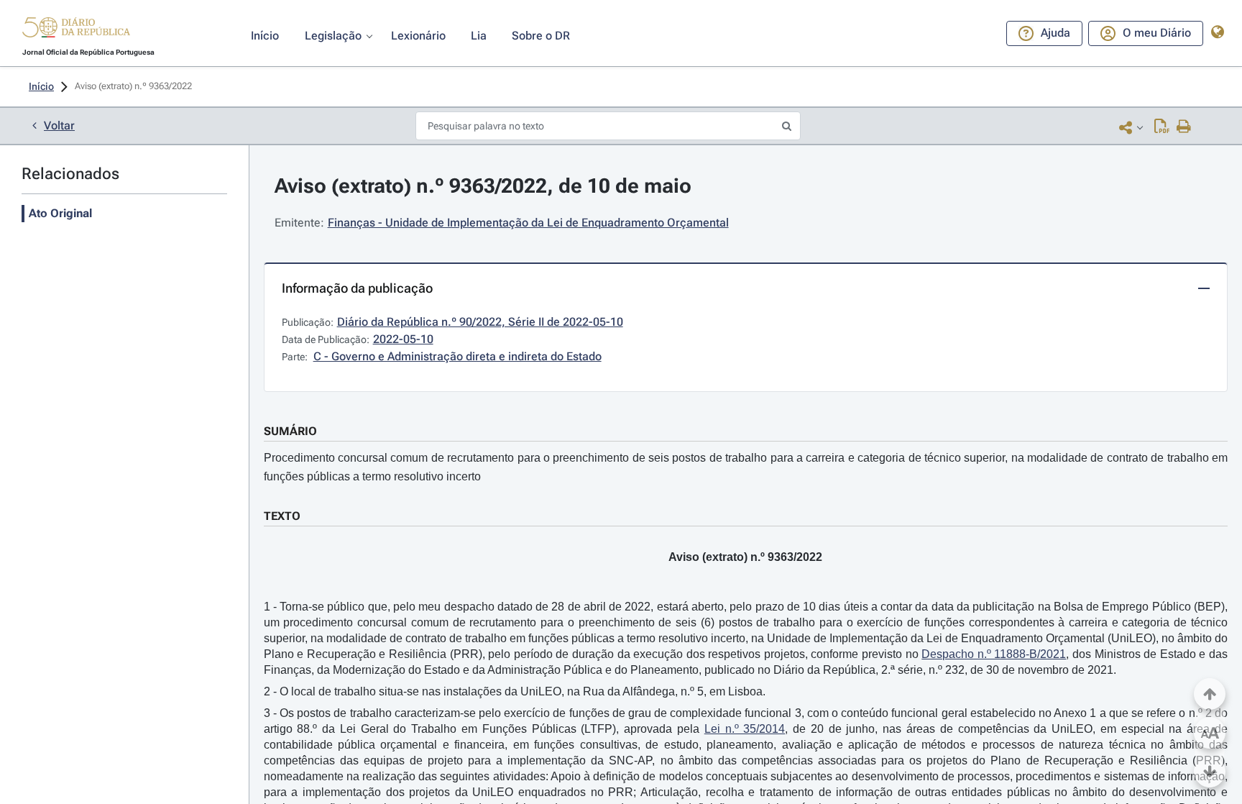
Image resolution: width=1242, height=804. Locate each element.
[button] (76, 29)
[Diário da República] (76, 30)
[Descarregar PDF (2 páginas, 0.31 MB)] (1161, 127)
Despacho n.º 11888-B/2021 (993, 654)
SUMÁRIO (290, 431)
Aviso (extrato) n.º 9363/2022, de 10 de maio (483, 186)
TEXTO (282, 516)
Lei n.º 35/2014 (745, 729)
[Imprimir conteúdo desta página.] (1184, 127)
